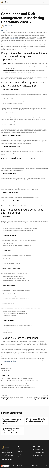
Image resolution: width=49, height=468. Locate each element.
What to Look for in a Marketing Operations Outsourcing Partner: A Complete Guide (19, 380)
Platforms (20, 448)
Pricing (19, 454)
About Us (20, 459)
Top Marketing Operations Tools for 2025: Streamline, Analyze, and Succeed (18, 387)
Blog (19, 456)
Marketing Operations (6, 9)
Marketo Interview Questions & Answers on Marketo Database (15, 385)
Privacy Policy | (36, 465)
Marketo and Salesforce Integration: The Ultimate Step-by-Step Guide (16, 383)
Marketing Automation (6, 370)
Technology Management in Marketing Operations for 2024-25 (11, 421)
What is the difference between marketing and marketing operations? (17, 378)
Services (20, 451)
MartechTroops (8, 25)
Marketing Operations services (8, 361)
